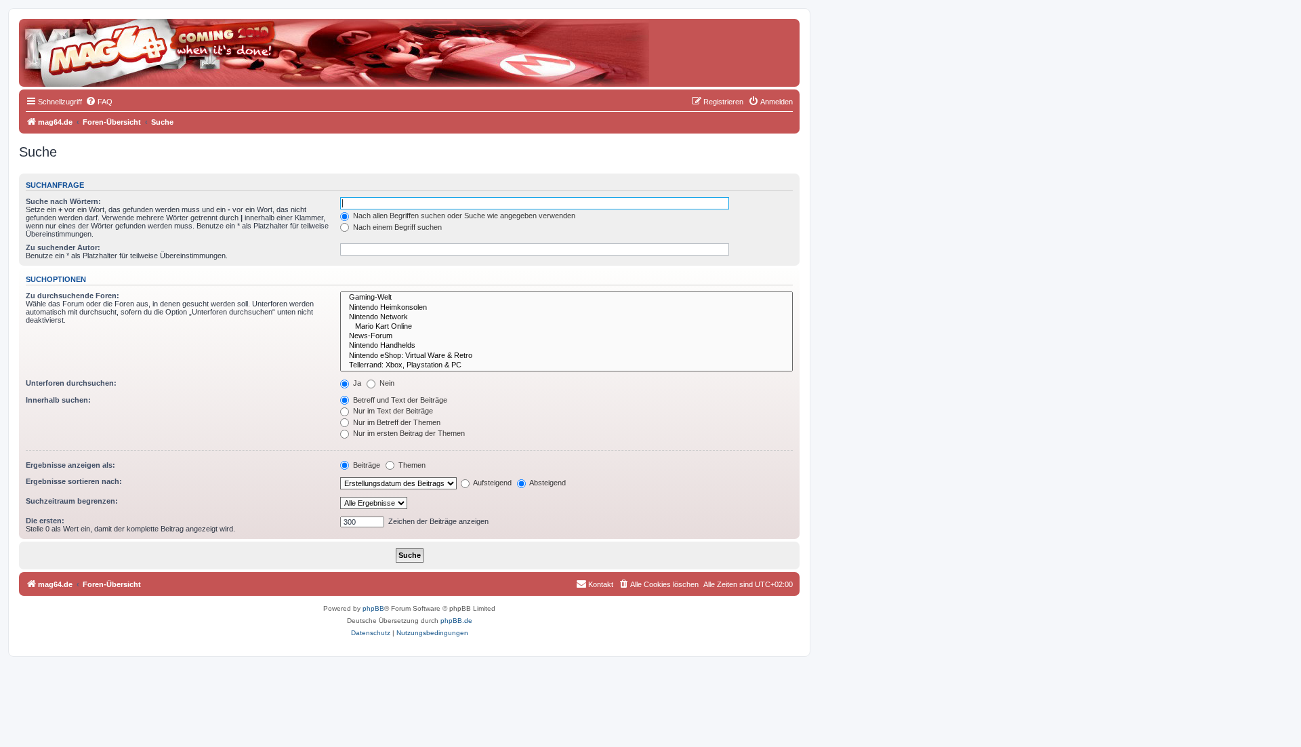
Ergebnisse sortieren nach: (74, 481)
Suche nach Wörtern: (63, 201)
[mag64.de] (80, 44)
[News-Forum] (566, 336)
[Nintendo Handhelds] (566, 345)
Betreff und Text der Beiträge (399, 400)
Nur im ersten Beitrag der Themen (408, 433)
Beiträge (365, 465)
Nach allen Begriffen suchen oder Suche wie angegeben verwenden (463, 215)
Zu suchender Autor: (63, 247)
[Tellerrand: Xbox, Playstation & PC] (566, 365)
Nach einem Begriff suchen (396, 227)
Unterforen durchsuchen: (71, 383)
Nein (385, 383)
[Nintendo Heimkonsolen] (566, 307)
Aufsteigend (492, 483)
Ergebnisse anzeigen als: (70, 465)
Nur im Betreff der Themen (395, 422)
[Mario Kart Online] (566, 326)
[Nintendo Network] (566, 317)
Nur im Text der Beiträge (392, 411)
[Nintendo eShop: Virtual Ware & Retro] (566, 356)
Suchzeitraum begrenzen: (72, 501)
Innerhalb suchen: (58, 400)
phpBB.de (456, 620)
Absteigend (547, 483)
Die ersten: (45, 521)
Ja (356, 383)
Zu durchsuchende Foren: (72, 295)
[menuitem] (98, 102)
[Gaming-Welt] (566, 297)
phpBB (373, 608)
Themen (411, 465)
